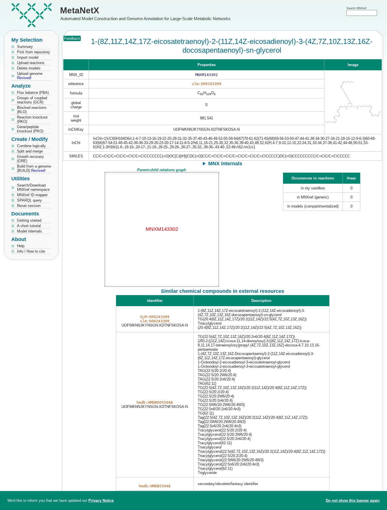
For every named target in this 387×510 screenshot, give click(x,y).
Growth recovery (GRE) (30, 159)
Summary (25, 47)
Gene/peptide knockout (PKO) (30, 129)
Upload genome (29, 75)
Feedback (72, 38)
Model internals (29, 231)
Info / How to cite (31, 251)
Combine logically (31, 146)
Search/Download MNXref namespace (33, 187)
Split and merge (30, 151)
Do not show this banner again (353, 500)
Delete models (29, 68)
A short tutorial (29, 226)
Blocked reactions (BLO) (31, 109)
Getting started (29, 220)
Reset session (29, 206)
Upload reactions (30, 63)
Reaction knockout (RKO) (32, 119)
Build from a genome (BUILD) (34, 168)
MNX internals (225, 163)
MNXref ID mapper (32, 195)
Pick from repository (33, 52)
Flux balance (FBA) (33, 92)
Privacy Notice (101, 500)
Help (20, 246)
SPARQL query (29, 200)
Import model (28, 57)
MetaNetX (79, 10)
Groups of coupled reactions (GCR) (32, 100)
